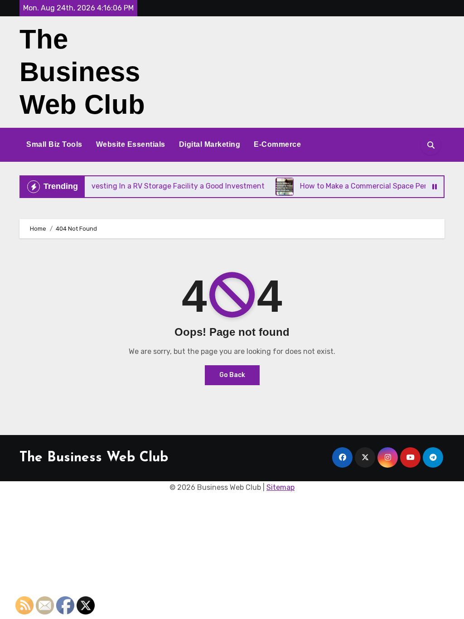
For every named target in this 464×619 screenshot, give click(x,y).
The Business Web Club (82, 72)
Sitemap (280, 487)
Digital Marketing (210, 144)
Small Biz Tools (54, 144)
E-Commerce (277, 144)
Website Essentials (130, 144)
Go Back (232, 375)
